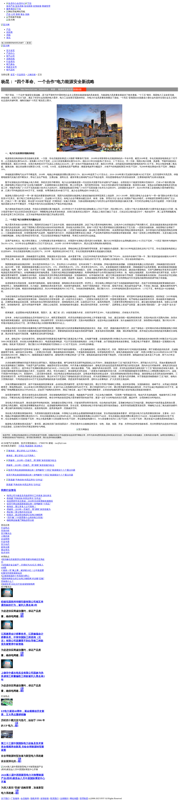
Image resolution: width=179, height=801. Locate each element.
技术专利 (5, 552)
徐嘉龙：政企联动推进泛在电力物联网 (24, 515)
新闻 (18, 14)
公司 (13, 14)
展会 (22, 14)
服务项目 (10, 9)
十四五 (21, 446)
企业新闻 (5, 539)
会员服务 (25, 798)
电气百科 (10, 70)
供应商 (9, 32)
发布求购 (19, 6)
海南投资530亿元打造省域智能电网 (18, 584)
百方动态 (5, 544)
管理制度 (84, 798)
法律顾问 (64, 798)
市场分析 (5, 530)
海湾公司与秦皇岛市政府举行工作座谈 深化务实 (29, 495)
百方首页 (10, 50)
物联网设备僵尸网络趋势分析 (20, 520)
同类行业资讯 (8, 490)
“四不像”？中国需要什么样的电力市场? (25, 517)
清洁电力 (38, 446)
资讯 (8, 38)
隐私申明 (35, 798)
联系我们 (54, 798)
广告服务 (15, 798)
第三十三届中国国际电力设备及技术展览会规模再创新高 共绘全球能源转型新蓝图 (22, 746)
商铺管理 (46, 6)
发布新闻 (28, 6)
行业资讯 (21, 74)
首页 (12, 74)
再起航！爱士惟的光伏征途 (19, 512)
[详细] (22, 615)
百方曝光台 (6, 533)
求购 (8, 35)
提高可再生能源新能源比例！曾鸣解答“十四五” (29, 504)
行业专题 (5, 541)
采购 (27, 14)
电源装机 (29, 446)
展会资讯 (5, 550)
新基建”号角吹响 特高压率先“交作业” (24, 498)
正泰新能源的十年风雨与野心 (15, 576)
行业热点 (5, 528)
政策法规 (5, 547)
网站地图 (74, 798)
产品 (8, 14)
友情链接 (37, 6)
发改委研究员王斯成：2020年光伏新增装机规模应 (30, 501)
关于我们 (5, 798)
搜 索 (29, 43)
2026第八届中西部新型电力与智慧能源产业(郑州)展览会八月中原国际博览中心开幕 (23, 778)
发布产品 (10, 6)
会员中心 (21, 3)
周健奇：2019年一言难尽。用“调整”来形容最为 (29, 509)
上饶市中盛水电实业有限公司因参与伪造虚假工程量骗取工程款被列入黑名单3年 (23, 676)
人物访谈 (31, 74)
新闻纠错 (77, 89)
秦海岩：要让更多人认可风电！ (21, 506)
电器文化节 (11, 67)
